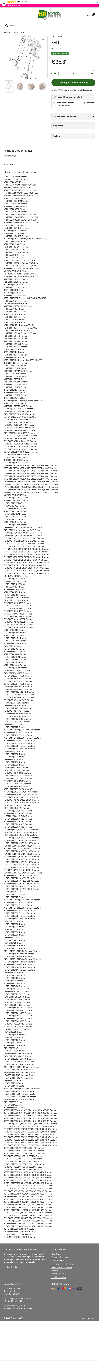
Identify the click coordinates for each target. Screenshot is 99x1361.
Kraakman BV (17, 1318)
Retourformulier (58, 1260)
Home (6, 32)
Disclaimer (56, 1270)
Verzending (65, 90)
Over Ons (55, 1254)
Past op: (56, 136)
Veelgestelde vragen (60, 1257)
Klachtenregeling (58, 1277)
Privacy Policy (57, 1273)
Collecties (14, 32)
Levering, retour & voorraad (63, 1264)
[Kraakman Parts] (49, 15)
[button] (93, 15)
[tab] (64, 105)
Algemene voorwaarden (61, 1267)
